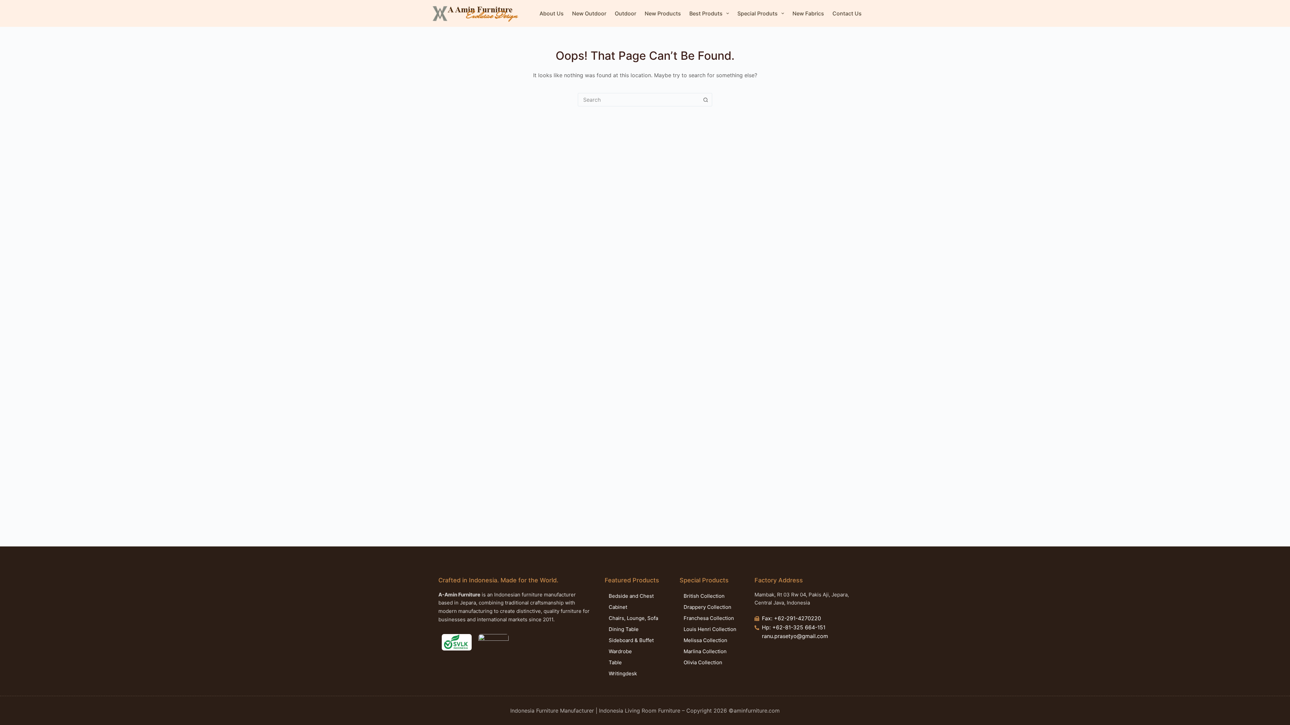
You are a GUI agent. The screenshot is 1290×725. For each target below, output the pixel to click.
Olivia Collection (703, 662)
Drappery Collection (707, 607)
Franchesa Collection (709, 618)
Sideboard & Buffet (631, 640)
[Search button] (705, 99)
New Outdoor (589, 13)
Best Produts (706, 13)
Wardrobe (620, 651)
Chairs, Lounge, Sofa (633, 618)
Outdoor (625, 13)
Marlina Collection (705, 651)
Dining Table (624, 629)
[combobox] (638, 99)
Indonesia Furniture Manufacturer (552, 710)
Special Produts (757, 13)
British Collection (704, 596)
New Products (663, 13)
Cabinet (618, 607)
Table (615, 662)
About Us (552, 13)
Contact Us (847, 13)
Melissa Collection (705, 640)
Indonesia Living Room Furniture (639, 710)
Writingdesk (623, 673)
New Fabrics (808, 13)
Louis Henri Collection (710, 629)
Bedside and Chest (631, 596)
